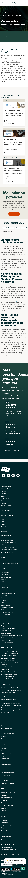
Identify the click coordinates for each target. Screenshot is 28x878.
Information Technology (8, 227)
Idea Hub (4, 748)
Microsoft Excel (5, 489)
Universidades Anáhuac (8, 547)
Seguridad (4, 579)
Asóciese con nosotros (8, 792)
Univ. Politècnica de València (9, 549)
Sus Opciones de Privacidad (10, 855)
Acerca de (4, 726)
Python (3, 591)
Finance (17, 227)
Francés (3, 526)
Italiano (3, 524)
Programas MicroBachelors (9, 628)
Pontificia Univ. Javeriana (8, 542)
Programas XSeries (6, 630)
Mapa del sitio (5, 780)
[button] (3, 475)
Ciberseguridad (5, 508)
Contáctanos (5, 751)
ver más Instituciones (7, 552)
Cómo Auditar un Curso (8, 692)
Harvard (3, 538)
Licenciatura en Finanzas (8, 658)
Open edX (4, 803)
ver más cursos (5, 614)
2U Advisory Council (7, 733)
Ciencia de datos (5, 605)
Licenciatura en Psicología (8, 655)
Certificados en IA (6, 633)
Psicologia (4, 491)
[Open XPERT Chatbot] (23, 868)
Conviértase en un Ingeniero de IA (11, 710)
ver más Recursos (6, 712)
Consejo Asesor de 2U (8, 805)
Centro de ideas (5, 572)
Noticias (3, 739)
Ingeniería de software (7, 607)
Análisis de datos (6, 505)
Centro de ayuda (6, 577)
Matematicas (4, 501)
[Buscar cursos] (25, 2)
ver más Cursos (5, 510)
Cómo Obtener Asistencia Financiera (11, 690)
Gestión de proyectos (7, 610)
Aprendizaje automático (8, 612)
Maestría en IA (5, 669)
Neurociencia (5, 498)
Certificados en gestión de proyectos (11, 635)
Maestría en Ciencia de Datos (9, 672)
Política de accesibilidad (8, 778)
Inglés (3, 519)
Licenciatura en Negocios (8, 660)
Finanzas (3, 493)
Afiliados (4, 731)
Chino (2, 521)
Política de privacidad (8, 772)
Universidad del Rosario (8, 540)
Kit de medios (5, 582)
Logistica (3, 503)
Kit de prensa (5, 758)
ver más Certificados (7, 642)
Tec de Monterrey (6, 535)
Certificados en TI (6, 640)
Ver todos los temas (7, 231)
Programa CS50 (5, 623)
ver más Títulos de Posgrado (9, 676)
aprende (9, 13)
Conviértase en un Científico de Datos (12, 703)
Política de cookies (7, 775)
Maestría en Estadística (7, 667)
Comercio (4, 595)
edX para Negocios (7, 728)
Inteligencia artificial (6, 486)
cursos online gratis (13, 301)
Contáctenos (4, 574)
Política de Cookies (7, 847)
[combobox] (14, 37)
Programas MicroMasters (8, 626)
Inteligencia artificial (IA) (8, 593)
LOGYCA (3, 545)
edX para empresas (7, 797)
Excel (2, 602)
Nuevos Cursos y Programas (9, 563)
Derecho (3, 496)
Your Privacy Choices (7, 783)
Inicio (2, 13)
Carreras (3, 736)
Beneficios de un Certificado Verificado (12, 561)
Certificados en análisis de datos (10, 638)
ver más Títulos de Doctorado (9, 679)
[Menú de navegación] (2, 2)
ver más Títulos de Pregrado (9, 674)
